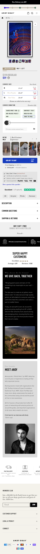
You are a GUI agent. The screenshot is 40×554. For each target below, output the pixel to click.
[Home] (2, 18)
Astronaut (32, 196)
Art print (13, 196)
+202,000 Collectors (17, 167)
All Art (8, 18)
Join (33, 505)
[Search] (32, 13)
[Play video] (20, 61)
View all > (20, 233)
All (5, 196)
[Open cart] (28, 13)
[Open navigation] (37, 13)
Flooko (22, 196)
